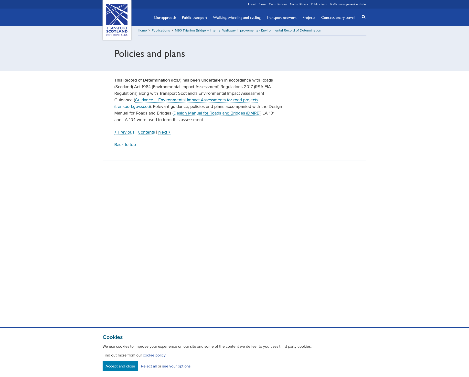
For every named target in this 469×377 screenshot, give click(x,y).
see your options (176, 366)
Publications (319, 4)
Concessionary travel (338, 17)
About (251, 4)
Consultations (278, 4)
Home (142, 30)
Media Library (299, 4)
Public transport (194, 17)
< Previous (124, 132)
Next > (164, 132)
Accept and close (120, 366)
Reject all (149, 366)
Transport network (281, 17)
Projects (308, 17)
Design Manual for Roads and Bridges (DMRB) (216, 113)
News (262, 4)
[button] (362, 16)
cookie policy (154, 355)
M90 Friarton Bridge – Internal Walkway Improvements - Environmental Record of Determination (248, 30)
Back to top (125, 144)
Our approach (165, 17)
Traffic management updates (348, 4)
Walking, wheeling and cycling (237, 17)
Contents (146, 132)
